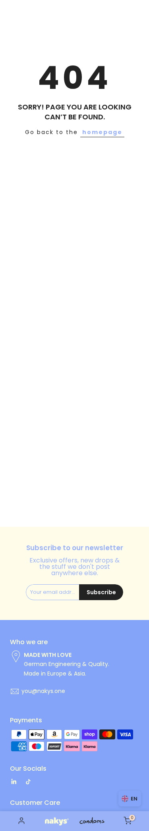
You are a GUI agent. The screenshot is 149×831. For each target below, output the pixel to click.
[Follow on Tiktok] (28, 782)
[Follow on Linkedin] (13, 782)
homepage (102, 132)
